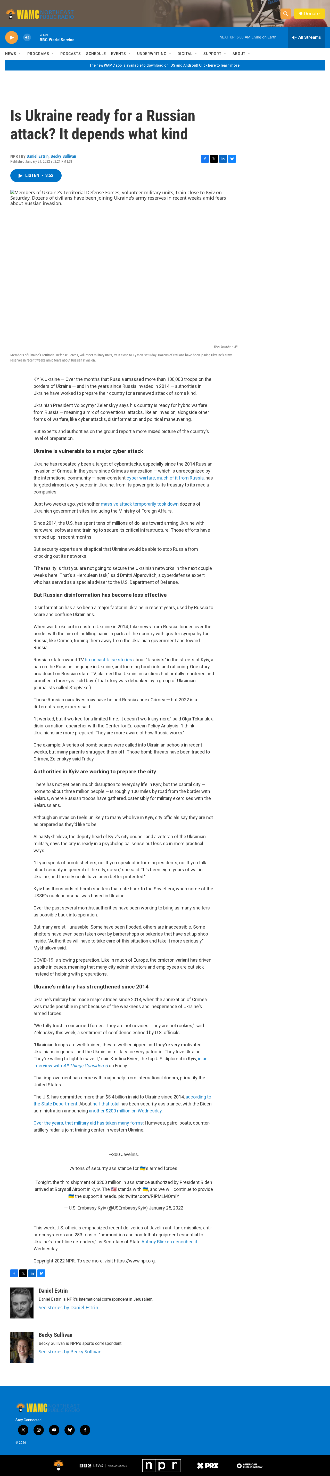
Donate (312, 13)
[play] (11, 38)
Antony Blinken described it (169, 1241)
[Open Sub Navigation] (20, 54)
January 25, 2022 (166, 1208)
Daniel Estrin (37, 156)
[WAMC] (58, 1465)
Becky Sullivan (63, 156)
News (10, 54)
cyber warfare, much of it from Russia (165, 478)
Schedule (96, 54)
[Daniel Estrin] (22, 1302)
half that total (106, 1103)
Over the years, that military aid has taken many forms (88, 1123)
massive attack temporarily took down (140, 504)
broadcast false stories (108, 659)
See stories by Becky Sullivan (70, 1351)
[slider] (35, 37)
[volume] (27, 37)
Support (212, 54)
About (239, 54)
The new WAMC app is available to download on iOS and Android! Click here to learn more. (165, 65)
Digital (185, 54)
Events (118, 54)
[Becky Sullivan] (22, 1347)
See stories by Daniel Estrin (68, 1307)
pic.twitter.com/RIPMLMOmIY (148, 1196)
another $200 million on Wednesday (125, 1110)
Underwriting (152, 54)
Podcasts (70, 54)
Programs (38, 54)
